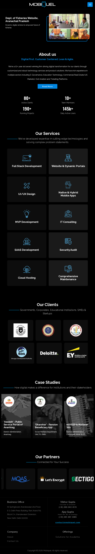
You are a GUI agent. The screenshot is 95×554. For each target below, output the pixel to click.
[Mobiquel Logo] (42, 4)
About (10, 537)
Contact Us (13, 541)
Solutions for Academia (68, 537)
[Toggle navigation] (90, 4)
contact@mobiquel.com (67, 522)
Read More (47, 86)
